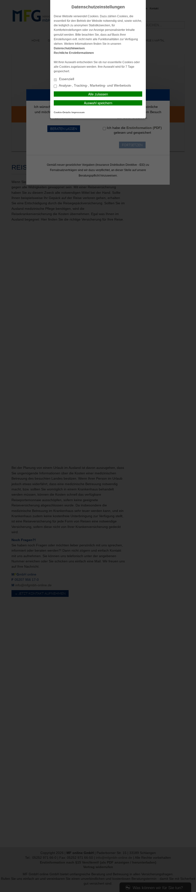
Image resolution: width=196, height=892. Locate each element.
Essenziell (66, 79)
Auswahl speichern (98, 102)
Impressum (78, 112)
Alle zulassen (98, 94)
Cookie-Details (62, 112)
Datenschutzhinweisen (69, 48)
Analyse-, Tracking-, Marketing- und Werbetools (94, 85)
